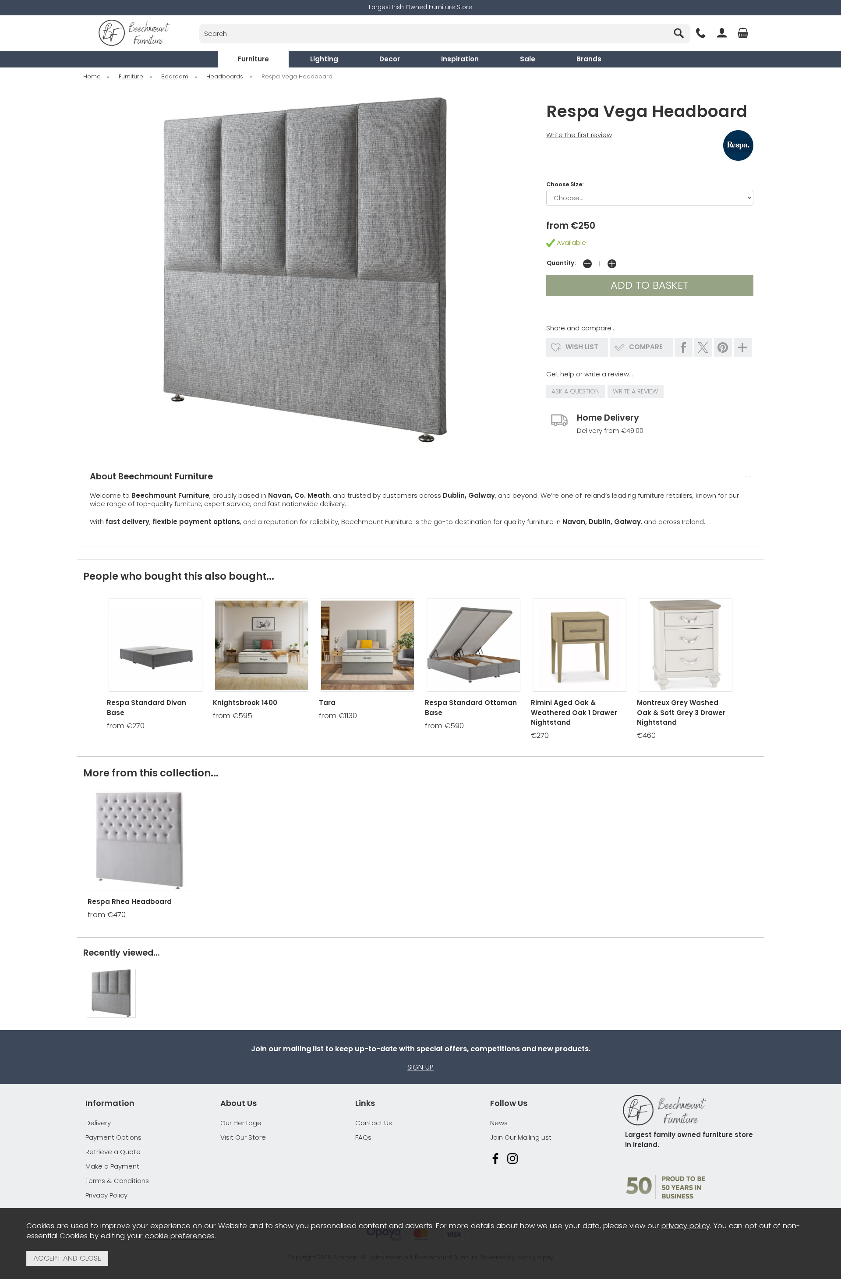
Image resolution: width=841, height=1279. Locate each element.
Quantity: (561, 263)
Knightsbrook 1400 (245, 702)
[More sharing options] (743, 347)
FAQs (363, 1137)
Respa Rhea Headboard (130, 901)
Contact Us (373, 1122)
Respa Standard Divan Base (146, 707)
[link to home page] (134, 33)
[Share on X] (703, 347)
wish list (581, 346)
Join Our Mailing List (520, 1137)
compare (646, 346)
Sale (527, 59)
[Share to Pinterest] (723, 347)
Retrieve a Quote (113, 1151)
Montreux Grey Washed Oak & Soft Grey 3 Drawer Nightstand (681, 712)
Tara (327, 702)
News (499, 1122)
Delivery (98, 1122)
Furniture (253, 59)
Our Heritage (240, 1122)
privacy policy (685, 1226)
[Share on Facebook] (684, 347)
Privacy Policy (106, 1195)
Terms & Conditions (117, 1180)
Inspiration (460, 59)
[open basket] (743, 33)
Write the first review (579, 134)
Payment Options (113, 1137)
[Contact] (701, 33)
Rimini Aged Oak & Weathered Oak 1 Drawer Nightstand (574, 712)
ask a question (575, 391)
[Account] (722, 33)
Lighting (324, 59)
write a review (635, 391)
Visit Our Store (243, 1137)
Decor (389, 59)
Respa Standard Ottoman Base (471, 707)
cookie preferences (180, 1236)
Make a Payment (112, 1166)
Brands (588, 59)
